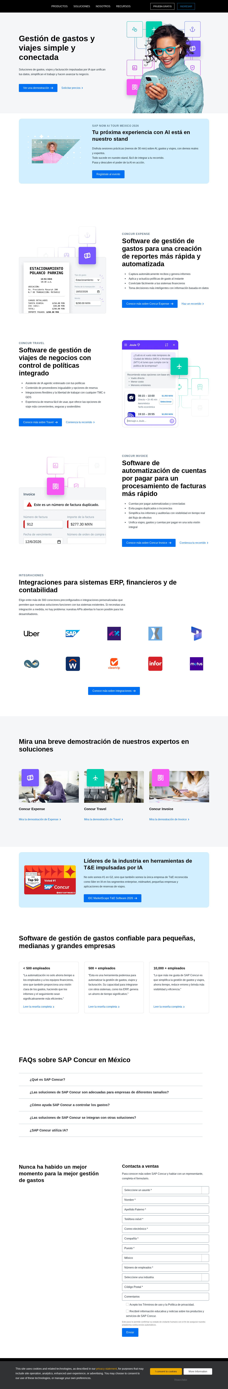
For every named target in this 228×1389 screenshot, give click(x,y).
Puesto (126, 1246)
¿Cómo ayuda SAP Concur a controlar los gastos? (70, 1105)
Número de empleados (136, 1265)
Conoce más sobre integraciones (112, 690)
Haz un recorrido (191, 303)
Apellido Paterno (132, 1207)
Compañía (128, 1236)
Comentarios (130, 1294)
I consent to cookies (166, 1371)
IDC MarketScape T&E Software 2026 (110, 898)
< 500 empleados (36, 968)
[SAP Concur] (34, 6)
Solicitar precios (70, 87)
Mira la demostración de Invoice (168, 819)
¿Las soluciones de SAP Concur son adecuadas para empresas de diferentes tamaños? (99, 1092)
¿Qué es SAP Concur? (47, 1079)
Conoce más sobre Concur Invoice (146, 542)
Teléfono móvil (131, 1217)
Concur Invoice (161, 809)
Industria (127, 1275)
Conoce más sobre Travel (38, 422)
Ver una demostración (36, 87)
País (125, 1255)
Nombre (127, 1197)
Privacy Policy (180, 1379)
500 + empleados (101, 968)
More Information (198, 1371)
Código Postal (131, 1285)
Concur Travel (95, 809)
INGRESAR (186, 6)
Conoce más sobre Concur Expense (147, 303)
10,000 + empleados (169, 968)
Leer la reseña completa (37, 1006)
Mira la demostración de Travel (102, 819)
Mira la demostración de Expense (38, 819)
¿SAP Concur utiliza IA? (49, 1130)
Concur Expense (32, 809)
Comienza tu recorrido (79, 422)
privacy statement (106, 1368)
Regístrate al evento (108, 174)
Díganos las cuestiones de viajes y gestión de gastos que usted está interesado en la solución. (165, 1190)
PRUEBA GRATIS (162, 6)
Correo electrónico (134, 1226)
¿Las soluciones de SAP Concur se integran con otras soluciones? (83, 1117)
